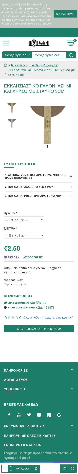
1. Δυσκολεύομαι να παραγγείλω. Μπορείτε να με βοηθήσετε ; (36, 176)
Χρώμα (9, 213)
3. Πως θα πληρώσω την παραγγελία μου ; (34, 196)
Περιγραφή (11, 257)
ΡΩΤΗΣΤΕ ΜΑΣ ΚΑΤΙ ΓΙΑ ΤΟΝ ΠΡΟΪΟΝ (41, 328)
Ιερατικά (18, 65)
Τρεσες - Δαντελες (44, 65)
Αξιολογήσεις (33, 257)
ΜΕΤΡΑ (9, 228)
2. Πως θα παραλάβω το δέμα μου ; (30, 187)
